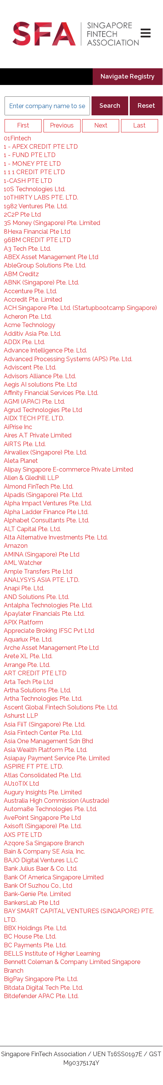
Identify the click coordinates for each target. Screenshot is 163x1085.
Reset (146, 105)
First (23, 125)
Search (109, 105)
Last (139, 125)
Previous (62, 125)
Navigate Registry (128, 76)
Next (100, 125)
